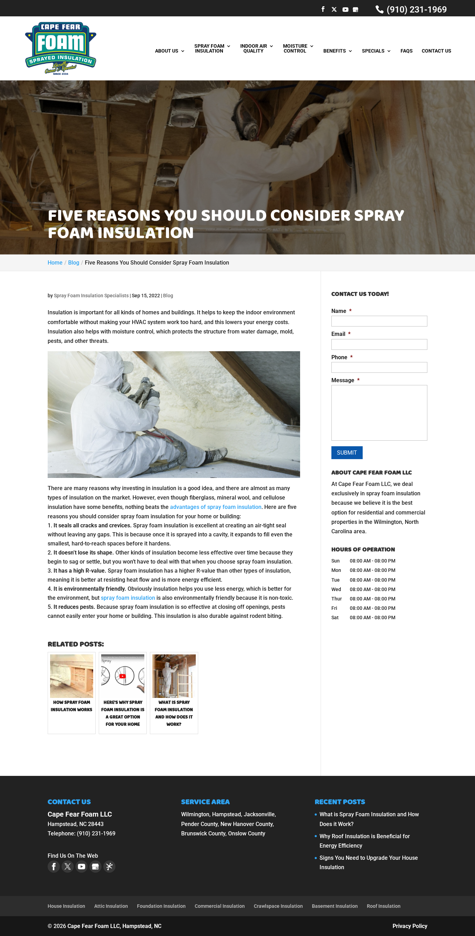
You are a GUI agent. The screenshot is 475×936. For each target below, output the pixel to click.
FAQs (407, 51)
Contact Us (436, 51)
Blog (168, 295)
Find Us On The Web (73, 855)
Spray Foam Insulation (209, 49)
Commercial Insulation (220, 906)
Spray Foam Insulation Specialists (91, 295)
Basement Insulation (335, 906)
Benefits (334, 51)
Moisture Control (295, 49)
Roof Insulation (384, 906)
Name (341, 311)
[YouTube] (345, 9)
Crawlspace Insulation (278, 906)
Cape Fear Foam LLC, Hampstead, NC (114, 926)
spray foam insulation (128, 598)
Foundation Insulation (161, 906)
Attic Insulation (111, 906)
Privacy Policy (410, 926)
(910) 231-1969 (416, 10)
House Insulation (66, 906)
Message (345, 380)
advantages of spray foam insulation (215, 507)
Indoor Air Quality (253, 49)
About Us (166, 51)
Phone (342, 357)
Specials (373, 51)
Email (341, 334)
